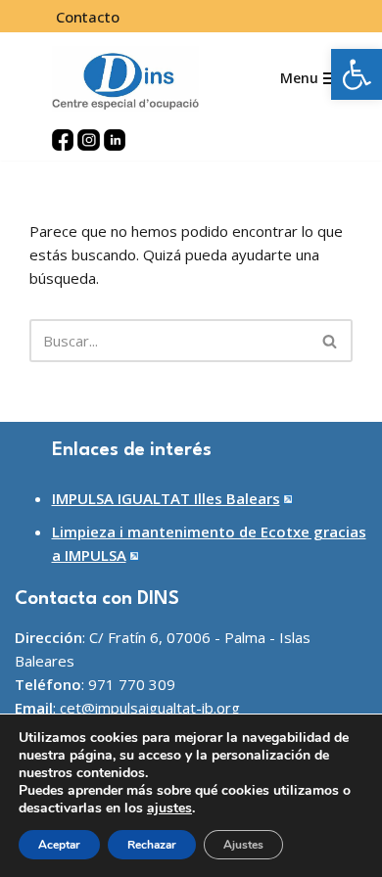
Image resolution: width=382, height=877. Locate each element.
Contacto (87, 16)
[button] (356, 74)
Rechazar (151, 845)
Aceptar (59, 845)
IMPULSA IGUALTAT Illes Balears (166, 498)
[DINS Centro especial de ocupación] (125, 79)
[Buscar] (331, 340)
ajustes (169, 808)
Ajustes (243, 845)
